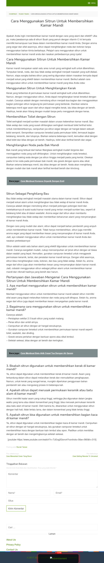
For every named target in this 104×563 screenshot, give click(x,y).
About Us (11, 539)
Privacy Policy (13, 544)
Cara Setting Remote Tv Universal (85, 454)
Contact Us (12, 549)
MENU (93, 3)
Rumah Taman (21, 447)
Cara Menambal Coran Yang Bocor (19, 454)
